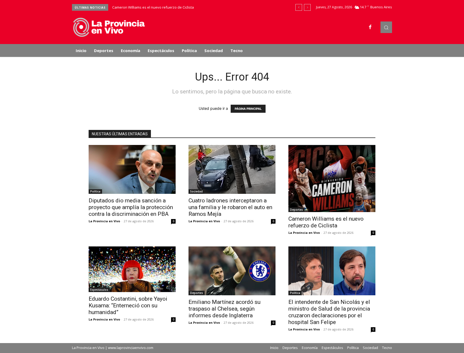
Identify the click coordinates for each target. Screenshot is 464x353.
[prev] (298, 7)
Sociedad (196, 191)
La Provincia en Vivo (104, 221)
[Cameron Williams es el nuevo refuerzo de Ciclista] (331, 178)
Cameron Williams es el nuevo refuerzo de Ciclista (153, 7)
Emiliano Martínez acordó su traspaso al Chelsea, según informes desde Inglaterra (224, 309)
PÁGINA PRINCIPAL (248, 109)
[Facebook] (370, 27)
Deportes (296, 210)
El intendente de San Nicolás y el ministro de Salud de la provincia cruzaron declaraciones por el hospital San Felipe (329, 312)
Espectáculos (99, 290)
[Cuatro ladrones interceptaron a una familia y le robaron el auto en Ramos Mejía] (232, 169)
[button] (386, 27)
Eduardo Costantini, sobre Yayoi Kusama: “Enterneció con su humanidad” (128, 305)
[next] (307, 7)
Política (95, 191)
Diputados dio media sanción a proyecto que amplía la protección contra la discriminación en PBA (131, 207)
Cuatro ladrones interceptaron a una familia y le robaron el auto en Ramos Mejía (230, 207)
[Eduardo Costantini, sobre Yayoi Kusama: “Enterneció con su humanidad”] (132, 269)
